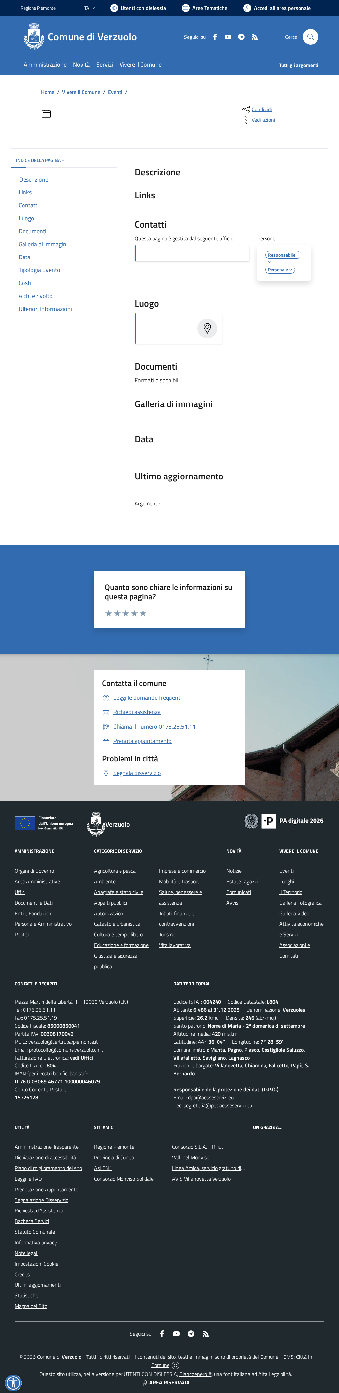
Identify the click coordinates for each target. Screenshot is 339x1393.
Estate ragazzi (242, 881)
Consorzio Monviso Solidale (124, 1179)
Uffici (20, 892)
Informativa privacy (36, 1242)
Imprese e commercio (182, 871)
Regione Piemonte (38, 7)
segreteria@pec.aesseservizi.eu (218, 1105)
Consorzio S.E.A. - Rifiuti (198, 1147)
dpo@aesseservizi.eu (211, 1097)
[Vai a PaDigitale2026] (284, 820)
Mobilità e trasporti (179, 881)
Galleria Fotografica (300, 903)
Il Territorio (290, 892)
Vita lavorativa (175, 945)
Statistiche (26, 1295)
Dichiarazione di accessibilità (45, 1157)
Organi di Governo (34, 871)
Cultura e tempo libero (118, 934)
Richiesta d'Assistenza (39, 1210)
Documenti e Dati (34, 903)
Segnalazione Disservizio (41, 1200)
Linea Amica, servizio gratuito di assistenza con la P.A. (230, 1168)
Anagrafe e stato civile (118, 892)
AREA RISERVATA (169, 1382)
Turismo (167, 934)
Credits (22, 1274)
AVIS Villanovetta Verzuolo (201, 1179)
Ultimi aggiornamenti (38, 1285)
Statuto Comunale (35, 1232)
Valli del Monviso (190, 1157)
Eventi (115, 92)
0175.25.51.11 (39, 1010)
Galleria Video (294, 913)
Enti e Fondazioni (33, 913)
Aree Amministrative (37, 881)
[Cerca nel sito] (310, 37)
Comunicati (238, 892)
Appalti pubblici (110, 903)
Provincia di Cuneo (114, 1157)
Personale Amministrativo (43, 924)
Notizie (234, 871)
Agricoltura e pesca (115, 871)
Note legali (26, 1253)
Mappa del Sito (31, 1306)
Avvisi (232, 903)
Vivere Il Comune (81, 92)
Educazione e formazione (121, 945)
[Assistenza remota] (175, 1365)
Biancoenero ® (195, 1374)
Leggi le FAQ (28, 1179)
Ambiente (105, 881)
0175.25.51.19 (40, 1018)
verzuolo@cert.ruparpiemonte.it (63, 1042)
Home (47, 92)
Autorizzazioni (109, 913)
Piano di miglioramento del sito (48, 1168)
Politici (22, 934)
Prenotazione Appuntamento (46, 1189)
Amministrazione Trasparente (47, 1147)
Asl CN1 (103, 1168)
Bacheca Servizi (32, 1221)
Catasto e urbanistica (117, 924)
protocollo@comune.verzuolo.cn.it (66, 1050)
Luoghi (286, 881)
